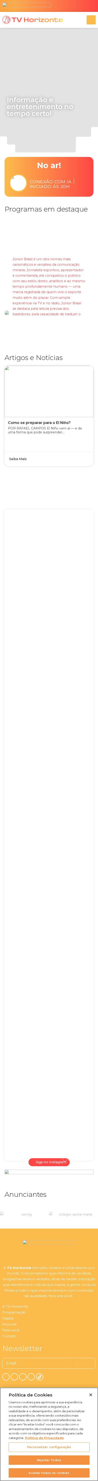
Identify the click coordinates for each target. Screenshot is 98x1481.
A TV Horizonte (15, 1306)
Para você (10, 1330)
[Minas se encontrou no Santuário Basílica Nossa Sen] (69, 849)
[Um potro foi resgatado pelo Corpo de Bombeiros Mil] (28, 629)
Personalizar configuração (49, 1447)
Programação (14, 1312)
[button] (29, 136)
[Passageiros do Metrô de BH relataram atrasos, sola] (28, 994)
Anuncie (9, 1324)
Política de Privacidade (44, 1438)
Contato (9, 1336)
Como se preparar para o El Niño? (39, 423)
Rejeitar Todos (49, 1460)
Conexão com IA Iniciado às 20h (52, 183)
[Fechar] (91, 1395)
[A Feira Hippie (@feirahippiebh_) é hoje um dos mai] (69, 646)
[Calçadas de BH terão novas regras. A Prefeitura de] (69, 1036)
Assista (8, 1318)
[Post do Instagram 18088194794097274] (28, 783)
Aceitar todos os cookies (48, 1473)
